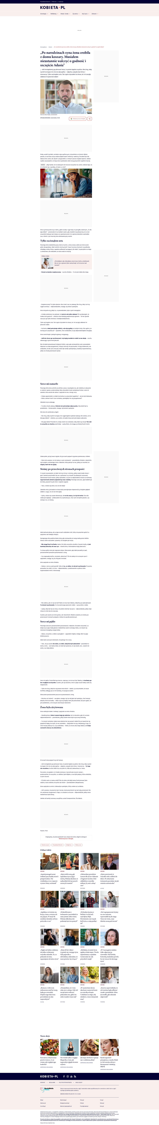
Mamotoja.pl (63, 1100)
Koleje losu (69, 845)
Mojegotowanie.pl (64, 1103)
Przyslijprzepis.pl (84, 1106)
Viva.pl (101, 1100)
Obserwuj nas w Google (79, 119)
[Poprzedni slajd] (40, 1047)
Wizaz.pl (102, 1103)
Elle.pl (41, 1100)
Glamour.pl (43, 1103)
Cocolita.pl (42, 1106)
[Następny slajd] (118, 1047)
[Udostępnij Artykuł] (89, 119)
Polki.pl (82, 1103)
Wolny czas (78, 845)
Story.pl (102, 1106)
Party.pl (82, 1100)
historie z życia (45, 845)
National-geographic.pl (66, 1106)
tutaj (54, 1123)
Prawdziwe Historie (57, 845)
